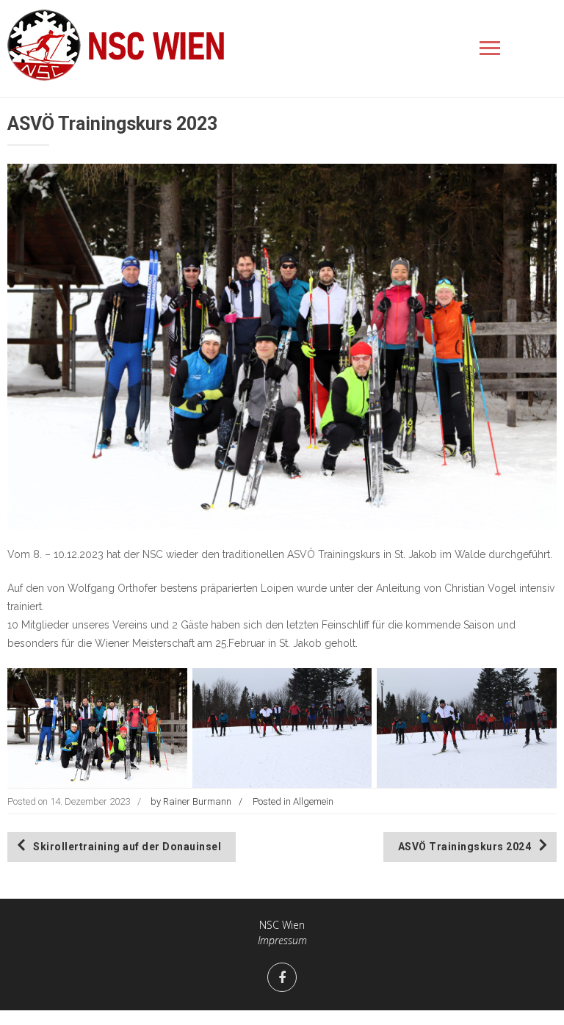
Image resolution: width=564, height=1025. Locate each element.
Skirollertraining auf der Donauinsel (127, 846)
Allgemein (313, 801)
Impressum (282, 940)
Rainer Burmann (197, 801)
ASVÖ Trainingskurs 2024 (465, 846)
